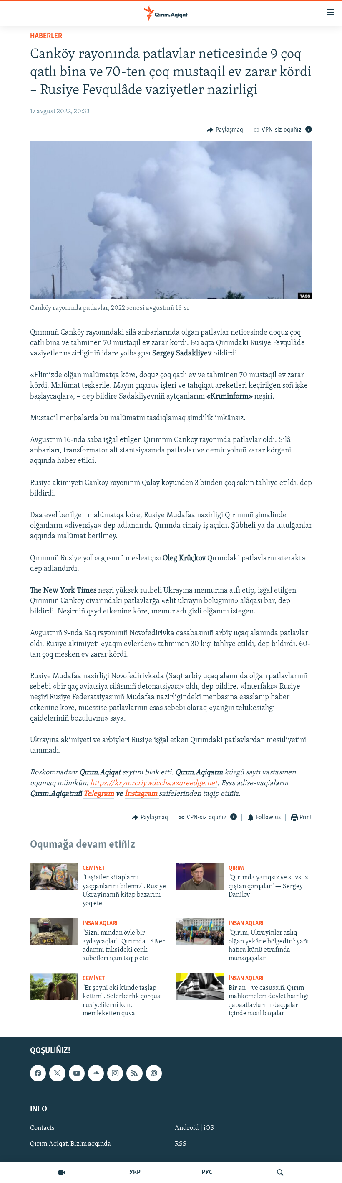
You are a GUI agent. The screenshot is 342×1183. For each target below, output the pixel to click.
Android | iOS (194, 1127)
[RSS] (134, 1073)
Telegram (98, 794)
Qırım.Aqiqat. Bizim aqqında (70, 1144)
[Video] (61, 1172)
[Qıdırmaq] (280, 1172)
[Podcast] (154, 1073)
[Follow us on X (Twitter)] (57, 1073)
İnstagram (142, 794)
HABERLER (46, 36)
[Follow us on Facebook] (38, 1073)
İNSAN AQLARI (100, 923)
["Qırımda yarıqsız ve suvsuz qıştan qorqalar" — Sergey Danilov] (200, 876)
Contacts (42, 1127)
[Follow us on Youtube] (77, 1073)
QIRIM (236, 868)
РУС (207, 1172)
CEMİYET (94, 868)
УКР (135, 1172)
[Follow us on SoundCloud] (96, 1073)
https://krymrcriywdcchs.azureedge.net (153, 783)
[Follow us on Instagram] (115, 1073)
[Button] (225, 130)
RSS (180, 1144)
